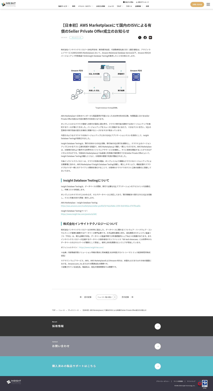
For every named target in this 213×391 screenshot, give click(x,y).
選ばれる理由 (129, 2)
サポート (129, 6)
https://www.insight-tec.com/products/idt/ (79, 214)
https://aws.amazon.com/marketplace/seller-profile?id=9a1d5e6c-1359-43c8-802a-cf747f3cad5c (100, 205)
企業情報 (138, 6)
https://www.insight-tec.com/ (91, 247)
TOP (53, 310)
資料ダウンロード (143, 2)
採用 (147, 6)
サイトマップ (191, 381)
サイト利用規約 (178, 381)
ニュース (62, 310)
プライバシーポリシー (163, 381)
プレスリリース (76, 37)
